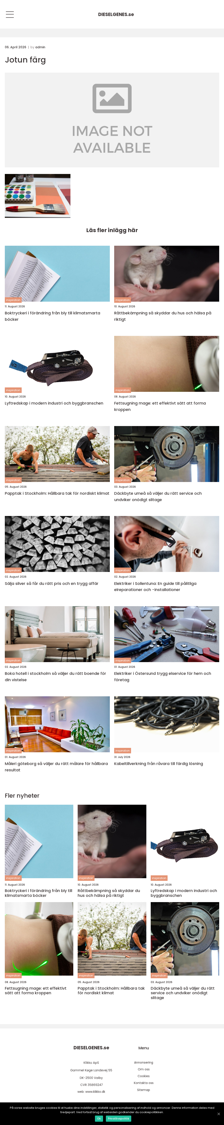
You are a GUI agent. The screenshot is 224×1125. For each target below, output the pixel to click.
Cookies (144, 1076)
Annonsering (143, 1062)
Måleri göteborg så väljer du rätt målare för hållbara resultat (56, 767)
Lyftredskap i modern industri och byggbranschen (54, 403)
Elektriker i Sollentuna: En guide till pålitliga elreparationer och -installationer (155, 587)
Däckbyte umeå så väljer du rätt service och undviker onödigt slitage (158, 496)
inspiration (13, 300)
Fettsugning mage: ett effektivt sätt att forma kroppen (160, 406)
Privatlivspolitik (118, 1118)
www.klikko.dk (95, 1091)
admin (40, 47)
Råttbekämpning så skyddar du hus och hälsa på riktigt (162, 316)
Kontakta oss (144, 1083)
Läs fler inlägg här (112, 230)
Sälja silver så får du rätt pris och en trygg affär (51, 583)
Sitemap (143, 1090)
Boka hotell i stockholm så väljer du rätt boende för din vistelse (55, 677)
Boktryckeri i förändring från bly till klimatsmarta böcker (52, 316)
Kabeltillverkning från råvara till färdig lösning (158, 763)
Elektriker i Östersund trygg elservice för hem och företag (162, 677)
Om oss (144, 1069)
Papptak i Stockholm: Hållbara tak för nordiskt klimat (57, 493)
